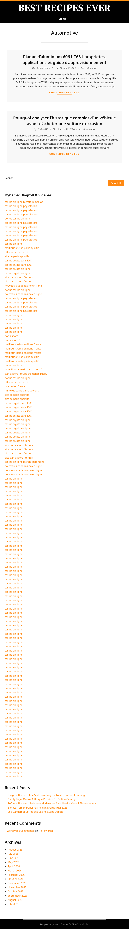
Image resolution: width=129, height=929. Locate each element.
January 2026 (15, 879)
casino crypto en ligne (18, 269)
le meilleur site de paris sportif (23, 369)
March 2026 (15, 870)
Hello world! (46, 830)
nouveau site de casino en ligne (23, 285)
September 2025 (17, 895)
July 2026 (13, 853)
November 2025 (17, 887)
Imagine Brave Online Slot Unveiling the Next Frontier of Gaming (46, 795)
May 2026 (13, 862)
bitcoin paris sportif (16, 252)
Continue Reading (64, 92)
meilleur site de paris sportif (22, 248)
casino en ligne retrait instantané (24, 461)
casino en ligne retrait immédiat (24, 202)
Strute (56, 924)
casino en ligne (13, 243)
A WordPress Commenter (19, 830)
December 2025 (17, 883)
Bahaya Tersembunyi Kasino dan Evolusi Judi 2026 (37, 807)
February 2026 (16, 874)
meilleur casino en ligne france (23, 344)
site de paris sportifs (17, 256)
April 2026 (14, 866)
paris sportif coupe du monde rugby (26, 373)
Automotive (91, 68)
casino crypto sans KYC (18, 260)
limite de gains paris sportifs (22, 390)
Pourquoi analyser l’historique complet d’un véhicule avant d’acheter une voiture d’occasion (64, 120)
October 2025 (15, 891)
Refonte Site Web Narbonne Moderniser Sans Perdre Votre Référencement (52, 803)
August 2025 (15, 900)
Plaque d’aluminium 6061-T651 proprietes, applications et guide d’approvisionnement (64, 59)
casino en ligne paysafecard (21, 206)
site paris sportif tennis (19, 277)
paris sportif (12, 336)
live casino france (15, 386)
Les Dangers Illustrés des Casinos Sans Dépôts (35, 811)
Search (9, 178)
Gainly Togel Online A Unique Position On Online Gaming (42, 799)
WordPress (76, 924)
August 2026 (15, 849)
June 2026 (13, 858)
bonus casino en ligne (18, 218)
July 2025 (13, 904)
